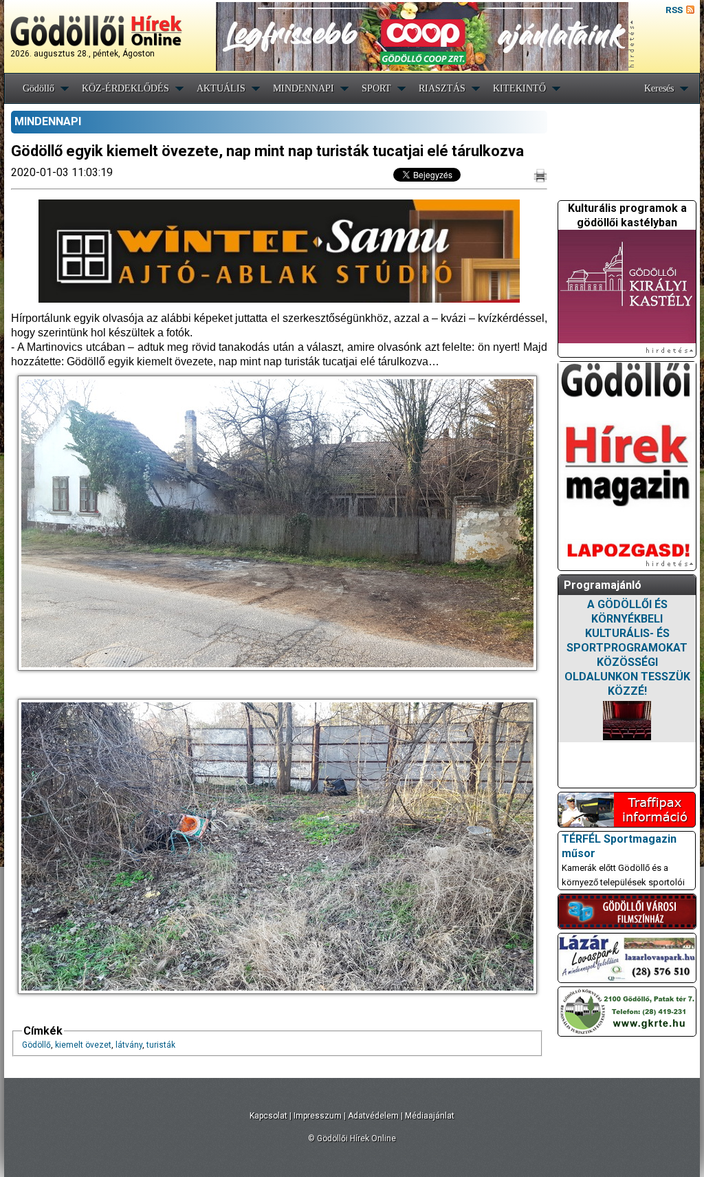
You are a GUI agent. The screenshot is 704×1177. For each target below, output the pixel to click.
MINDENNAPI (303, 88)
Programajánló (602, 585)
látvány (129, 1045)
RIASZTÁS (442, 88)
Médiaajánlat (429, 1116)
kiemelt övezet (83, 1045)
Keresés (659, 88)
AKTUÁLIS (221, 88)
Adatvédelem (373, 1116)
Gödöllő (38, 88)
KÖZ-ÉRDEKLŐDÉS (125, 88)
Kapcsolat (268, 1116)
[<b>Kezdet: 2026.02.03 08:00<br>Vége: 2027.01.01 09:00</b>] (627, 720)
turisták (160, 1045)
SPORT (376, 88)
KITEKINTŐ (519, 88)
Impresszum (318, 1116)
